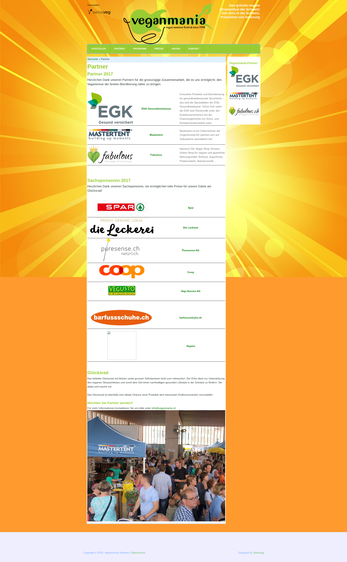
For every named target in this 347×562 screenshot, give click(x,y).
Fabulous (156, 154)
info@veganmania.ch (164, 408)
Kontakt (194, 48)
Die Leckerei (190, 227)
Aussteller (98, 48)
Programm (139, 48)
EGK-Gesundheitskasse (156, 108)
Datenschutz (138, 552)
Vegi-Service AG (190, 291)
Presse (159, 48)
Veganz (190, 346)
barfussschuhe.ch (190, 317)
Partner (119, 48)
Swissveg (258, 552)
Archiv (176, 48)
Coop (190, 272)
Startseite (92, 59)
